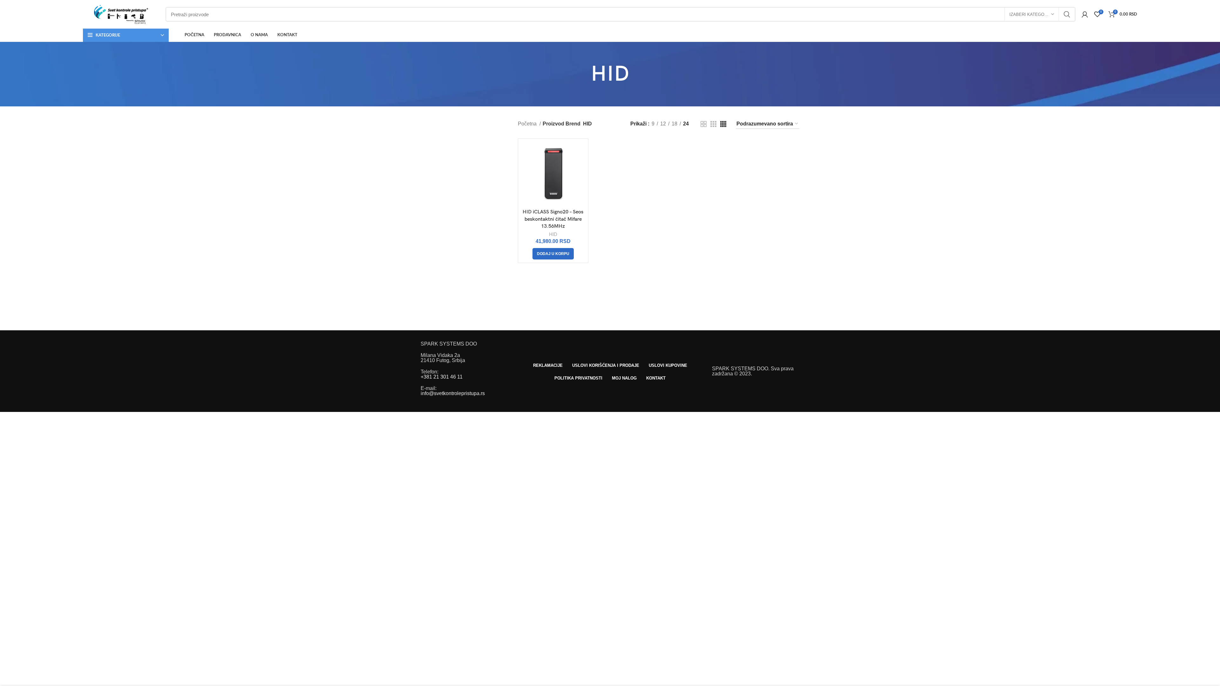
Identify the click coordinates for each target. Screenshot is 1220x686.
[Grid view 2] (704, 124)
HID (553, 234)
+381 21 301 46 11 (442, 377)
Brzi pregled (580, 152)
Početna (528, 123)
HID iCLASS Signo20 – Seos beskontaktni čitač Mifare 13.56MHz (553, 219)
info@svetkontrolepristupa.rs (453, 393)
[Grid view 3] (713, 124)
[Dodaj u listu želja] (580, 166)
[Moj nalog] (1085, 14)
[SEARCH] (1067, 14)
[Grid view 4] (723, 124)
